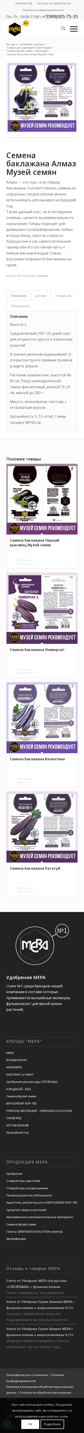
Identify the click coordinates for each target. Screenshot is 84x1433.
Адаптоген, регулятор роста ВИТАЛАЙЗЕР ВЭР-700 (41, 1202)
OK (30, 1424)
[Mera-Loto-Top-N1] (34, 29)
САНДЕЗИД (13, 1118)
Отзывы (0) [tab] (63, 296)
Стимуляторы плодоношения (27, 1188)
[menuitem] (23, 3)
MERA (10, 1053)
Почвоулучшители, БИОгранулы (29, 1195)
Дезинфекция (16, 1239)
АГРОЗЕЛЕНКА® (17, 1125)
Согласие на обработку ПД (54, 3)
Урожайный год (17, 1132)
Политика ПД (23, 3)
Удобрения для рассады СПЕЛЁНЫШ (31, 1082)
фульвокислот (18, 1003)
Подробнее (52, 1424)
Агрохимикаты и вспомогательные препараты (39, 1217)
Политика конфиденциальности (43, 10)
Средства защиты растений (26, 1210)
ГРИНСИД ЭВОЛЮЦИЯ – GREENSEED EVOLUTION (39, 1111)
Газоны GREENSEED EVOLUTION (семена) (34, 1231)
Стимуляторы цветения (23, 1181)
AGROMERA (14, 1067)
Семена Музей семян (21, 1096)
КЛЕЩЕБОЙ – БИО (18, 1089)
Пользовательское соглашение (27, 1375)
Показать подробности (25, 561)
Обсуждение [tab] (20, 306)
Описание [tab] (18, 296)
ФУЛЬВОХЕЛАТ (16, 1060)
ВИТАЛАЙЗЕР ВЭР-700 (21, 1103)
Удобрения (14, 1174)
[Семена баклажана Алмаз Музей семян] (42, 97)
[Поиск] (61, 29)
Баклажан (42, 275)
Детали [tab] (40, 296)
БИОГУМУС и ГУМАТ (20, 1075)
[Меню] (71, 29)
